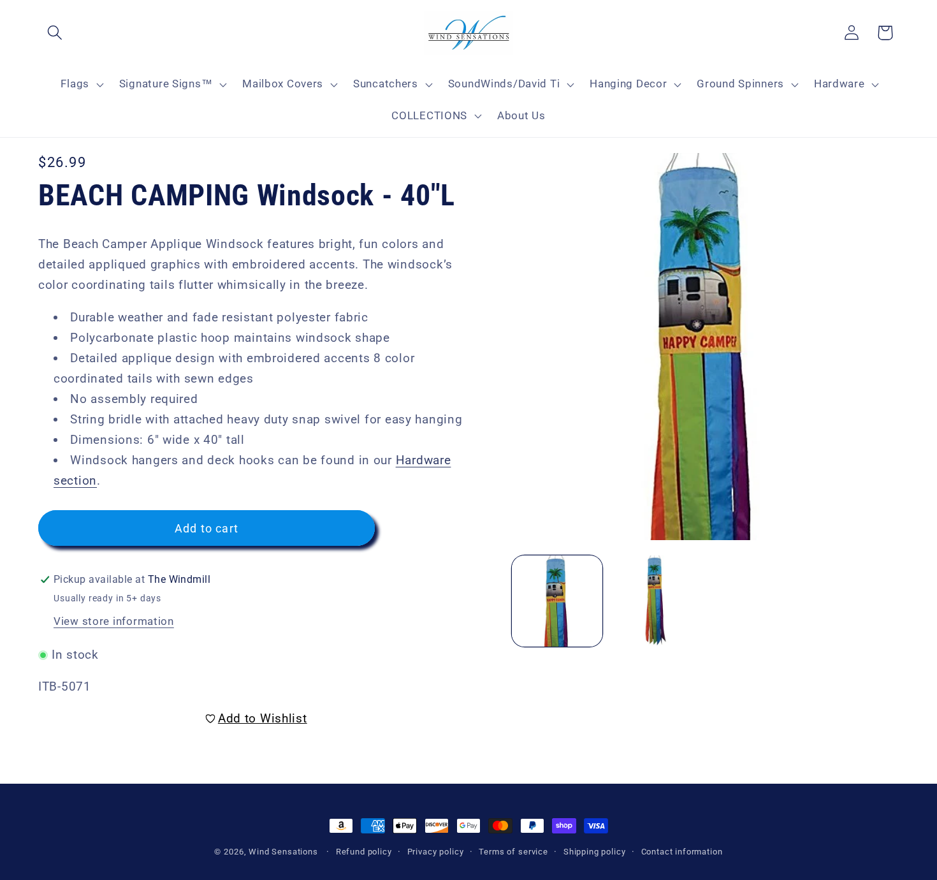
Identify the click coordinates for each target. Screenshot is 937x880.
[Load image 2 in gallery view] (655, 601)
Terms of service (513, 851)
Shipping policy (594, 851)
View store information (114, 621)
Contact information (682, 851)
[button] (55, 33)
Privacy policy (435, 851)
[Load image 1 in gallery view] (557, 601)
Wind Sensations (283, 851)
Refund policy (364, 851)
